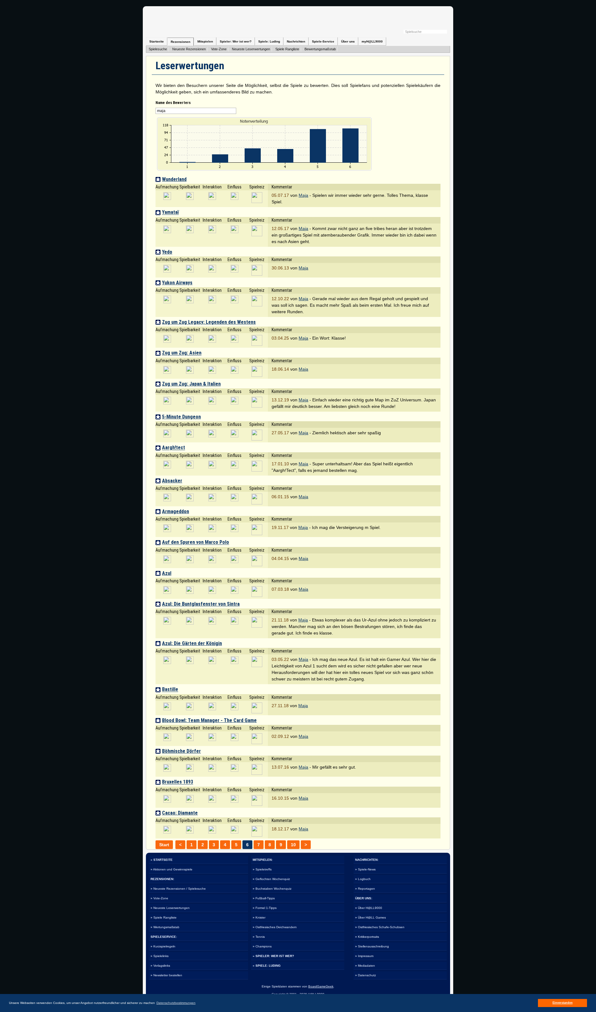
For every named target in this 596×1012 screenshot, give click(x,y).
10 (293, 844)
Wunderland (174, 179)
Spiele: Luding (269, 41)
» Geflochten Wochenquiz (271, 879)
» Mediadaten (365, 965)
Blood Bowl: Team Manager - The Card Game (209, 720)
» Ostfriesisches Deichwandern (275, 927)
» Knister (259, 917)
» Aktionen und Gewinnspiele (171, 869)
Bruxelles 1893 (177, 782)
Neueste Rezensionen (189, 49)
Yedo (167, 252)
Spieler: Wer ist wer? (235, 41)
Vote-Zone (219, 49)
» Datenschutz (365, 975)
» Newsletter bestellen (166, 975)
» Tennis (259, 936)
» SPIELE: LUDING (267, 965)
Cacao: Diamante (180, 813)
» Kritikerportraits (367, 936)
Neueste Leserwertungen (251, 49)
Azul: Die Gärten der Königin (192, 643)
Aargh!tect (173, 448)
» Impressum (364, 956)
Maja (303, 195)
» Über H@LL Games (370, 917)
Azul (166, 573)
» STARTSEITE (162, 859)
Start (164, 844)
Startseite (156, 41)
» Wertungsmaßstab (165, 927)
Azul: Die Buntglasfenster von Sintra (201, 604)
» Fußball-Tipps (264, 898)
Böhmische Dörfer (181, 751)
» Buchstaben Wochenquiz (272, 888)
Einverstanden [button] (563, 1002)
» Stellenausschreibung (372, 946)
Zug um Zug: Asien (181, 353)
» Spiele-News (365, 869)
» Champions (262, 946)
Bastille (170, 690)
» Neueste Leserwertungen (170, 908)
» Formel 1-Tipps (265, 908)
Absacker (172, 481)
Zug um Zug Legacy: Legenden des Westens (209, 322)
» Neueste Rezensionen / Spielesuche (178, 888)
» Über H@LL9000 (368, 908)
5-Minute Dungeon (181, 417)
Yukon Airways (177, 283)
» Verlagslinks (160, 965)
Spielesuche (158, 49)
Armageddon (175, 511)
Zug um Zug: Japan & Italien (191, 384)
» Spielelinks (160, 956)
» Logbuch (363, 879)
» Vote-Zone (159, 898)
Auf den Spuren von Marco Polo (195, 542)
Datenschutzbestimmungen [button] (176, 1003)
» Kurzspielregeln (163, 946)
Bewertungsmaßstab (320, 49)
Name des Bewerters (173, 103)
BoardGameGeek (320, 986)
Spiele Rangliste (287, 49)
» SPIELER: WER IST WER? (273, 956)
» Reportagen (365, 888)
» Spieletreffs (262, 869)
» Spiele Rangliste (164, 917)
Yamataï (170, 212)
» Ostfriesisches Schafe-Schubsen (379, 927)
